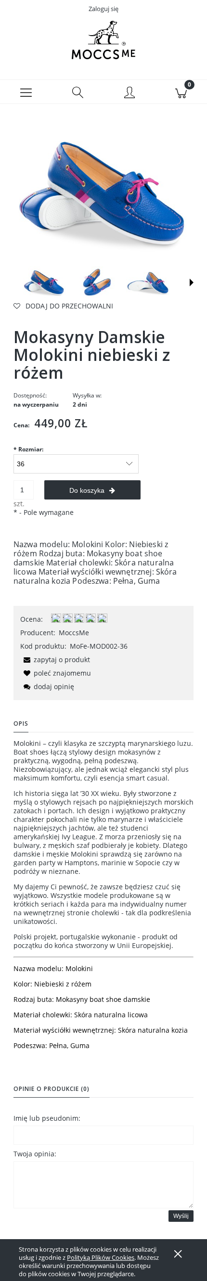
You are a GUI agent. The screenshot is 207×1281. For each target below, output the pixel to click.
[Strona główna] (103, 40)
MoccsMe (74, 632)
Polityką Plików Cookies (100, 1257)
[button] (26, 92)
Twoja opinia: (34, 1153)
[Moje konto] (129, 93)
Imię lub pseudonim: (46, 1118)
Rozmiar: (28, 449)
